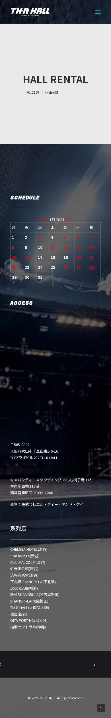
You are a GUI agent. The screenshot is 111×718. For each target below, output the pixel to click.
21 (91, 257)
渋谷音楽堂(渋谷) (24, 575)
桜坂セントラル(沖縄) (28, 627)
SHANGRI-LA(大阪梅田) (29, 601)
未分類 (53, 92)
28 (91, 267)
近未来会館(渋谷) (24, 568)
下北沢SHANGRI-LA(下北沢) (33, 581)
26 (65, 267)
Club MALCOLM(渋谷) (27, 562)
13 (78, 247)
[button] (98, 12)
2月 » (70, 219)
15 (14, 257)
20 (78, 257)
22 (14, 267)
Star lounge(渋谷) (25, 555)
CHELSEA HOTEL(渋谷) (29, 549)
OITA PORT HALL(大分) (29, 620)
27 (78, 267)
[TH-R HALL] (30, 12)
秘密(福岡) (18, 614)
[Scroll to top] (101, 707)
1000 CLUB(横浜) (24, 588)
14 (91, 247)
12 (65, 247)
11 (53, 247)
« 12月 (42, 219)
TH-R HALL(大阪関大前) (29, 607)
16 (27, 257)
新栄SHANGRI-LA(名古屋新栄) (34, 594)
